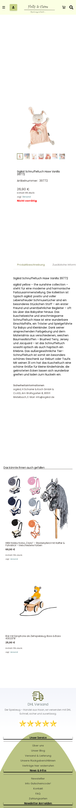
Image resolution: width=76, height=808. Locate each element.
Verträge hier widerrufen (38, 766)
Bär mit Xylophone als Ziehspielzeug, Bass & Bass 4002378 (33, 637)
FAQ (38, 793)
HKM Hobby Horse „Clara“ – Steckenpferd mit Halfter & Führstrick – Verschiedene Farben (35, 544)
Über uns (38, 745)
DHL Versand (38, 704)
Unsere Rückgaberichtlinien (38, 760)
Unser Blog (38, 750)
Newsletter (38, 778)
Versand (26, 196)
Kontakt (38, 788)
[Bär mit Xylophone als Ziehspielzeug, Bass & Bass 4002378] (38, 600)
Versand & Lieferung (38, 756)
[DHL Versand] (38, 696)
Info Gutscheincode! (38, 783)
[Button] (13, 7)
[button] (71, 7)
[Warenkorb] (64, 7)
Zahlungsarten (38, 798)
